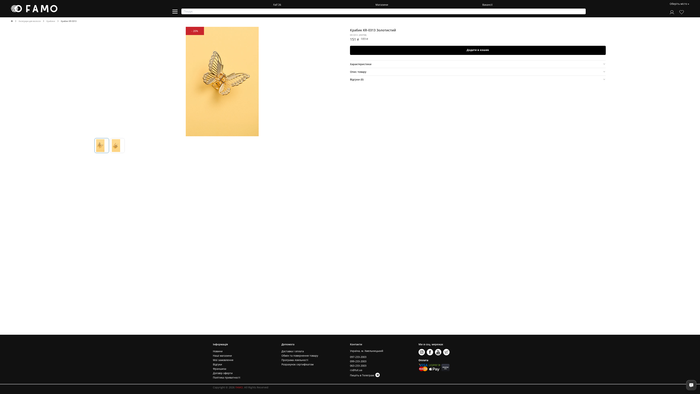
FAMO (239, 387)
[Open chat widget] (691, 385)
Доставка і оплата (292, 351)
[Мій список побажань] (681, 11)
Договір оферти (223, 373)
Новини (218, 351)
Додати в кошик (478, 50)
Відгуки (217, 364)
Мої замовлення (223, 360)
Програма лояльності (294, 360)
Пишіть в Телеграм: (362, 375)
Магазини (382, 4)
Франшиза (219, 368)
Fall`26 (277, 4)
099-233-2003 (358, 361)
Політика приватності (226, 377)
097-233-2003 (358, 357)
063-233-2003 (358, 365)
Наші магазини (222, 355)
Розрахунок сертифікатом (297, 364)
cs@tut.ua (356, 370)
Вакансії (487, 4)
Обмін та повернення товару (299, 355)
